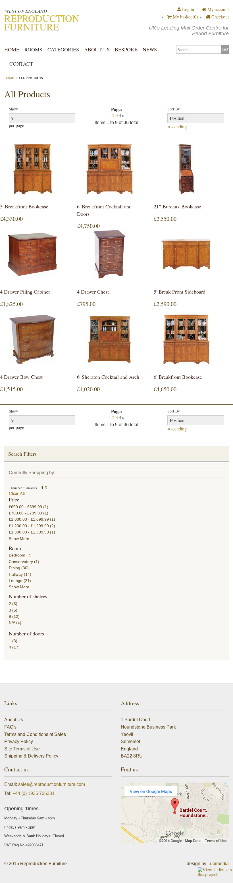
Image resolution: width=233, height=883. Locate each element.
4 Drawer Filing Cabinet (25, 291)
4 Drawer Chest (93, 291)
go (225, 49)
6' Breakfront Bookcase (178, 376)
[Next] (123, 115)
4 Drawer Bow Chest (21, 376)
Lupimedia (218, 863)
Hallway (16, 574)
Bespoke (126, 49)
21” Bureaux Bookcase (177, 206)
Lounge (15, 580)
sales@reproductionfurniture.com (51, 784)
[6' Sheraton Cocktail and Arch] (109, 339)
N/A (12, 622)
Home (11, 49)
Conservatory (21, 561)
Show (13, 109)
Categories (63, 49)
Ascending (177, 126)
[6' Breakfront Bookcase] (186, 339)
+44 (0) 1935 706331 (34, 793)
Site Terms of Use (22, 748)
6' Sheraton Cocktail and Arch (108, 376)
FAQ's (10, 727)
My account (217, 9)
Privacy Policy (18, 741)
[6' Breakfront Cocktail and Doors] (109, 169)
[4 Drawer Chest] (109, 254)
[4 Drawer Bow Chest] (32, 339)
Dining (14, 568)
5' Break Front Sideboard (179, 291)
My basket (185, 17)
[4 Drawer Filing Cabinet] (32, 254)
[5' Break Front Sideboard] (186, 254)
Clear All (17, 493)
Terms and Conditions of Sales (35, 734)
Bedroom (17, 555)
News (150, 49)
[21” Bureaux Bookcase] (186, 169)
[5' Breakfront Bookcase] (32, 169)
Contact (21, 63)
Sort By (173, 109)
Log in (187, 9)
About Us (97, 49)
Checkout (219, 17)
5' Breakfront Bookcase (24, 206)
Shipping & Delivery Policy (31, 756)
